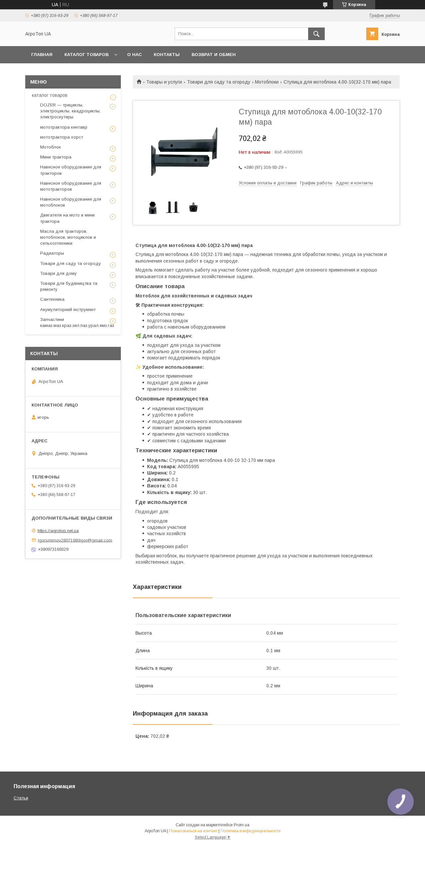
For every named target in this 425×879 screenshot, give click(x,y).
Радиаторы (52, 253)
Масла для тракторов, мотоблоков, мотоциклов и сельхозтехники (68, 237)
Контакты (167, 54)
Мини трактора (55, 157)
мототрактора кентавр (63, 127)
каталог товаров (49, 95)
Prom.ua (241, 825)
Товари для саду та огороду (218, 82)
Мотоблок (50, 147)
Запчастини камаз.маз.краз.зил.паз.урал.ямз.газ (77, 322)
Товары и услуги (164, 82)
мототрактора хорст (61, 137)
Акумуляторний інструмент (68, 309)
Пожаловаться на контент (193, 831)
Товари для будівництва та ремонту (68, 286)
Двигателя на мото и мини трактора (67, 218)
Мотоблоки (267, 82)
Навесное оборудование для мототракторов (70, 186)
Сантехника (52, 299)
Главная (41, 54)
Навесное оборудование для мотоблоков (70, 202)
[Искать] (316, 34)
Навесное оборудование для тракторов (70, 169)
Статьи (21, 797)
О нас (134, 54)
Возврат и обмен (214, 54)
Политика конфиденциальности (250, 831)
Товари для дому (58, 273)
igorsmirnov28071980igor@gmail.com (75, 539)
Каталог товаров (86, 54)
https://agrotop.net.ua (58, 530)
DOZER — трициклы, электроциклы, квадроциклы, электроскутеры (70, 110)
